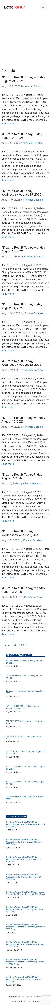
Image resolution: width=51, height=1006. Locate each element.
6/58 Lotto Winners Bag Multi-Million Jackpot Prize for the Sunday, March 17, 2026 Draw (24, 859)
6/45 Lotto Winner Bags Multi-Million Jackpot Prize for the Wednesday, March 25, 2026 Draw (25, 824)
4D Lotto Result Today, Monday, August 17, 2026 (23, 249)
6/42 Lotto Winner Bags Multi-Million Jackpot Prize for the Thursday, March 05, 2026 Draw (24, 841)
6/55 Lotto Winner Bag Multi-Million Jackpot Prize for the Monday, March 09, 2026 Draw (25, 893)
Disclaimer (38, 996)
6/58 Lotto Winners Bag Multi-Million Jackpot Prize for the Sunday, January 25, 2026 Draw (24, 979)
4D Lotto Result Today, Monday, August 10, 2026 (23, 419)
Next (23, 644)
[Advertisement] (25, 40)
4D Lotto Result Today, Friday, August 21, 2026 (21, 135)
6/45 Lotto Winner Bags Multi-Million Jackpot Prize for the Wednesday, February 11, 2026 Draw (25, 961)
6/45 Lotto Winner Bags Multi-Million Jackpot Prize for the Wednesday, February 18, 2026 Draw (25, 944)
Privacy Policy (25, 996)
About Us (12, 996)
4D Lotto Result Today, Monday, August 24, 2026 (23, 79)
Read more (7, 123)
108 (14, 644)
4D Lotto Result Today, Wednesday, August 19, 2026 (21, 192)
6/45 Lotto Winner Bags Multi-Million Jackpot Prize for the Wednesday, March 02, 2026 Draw (25, 926)
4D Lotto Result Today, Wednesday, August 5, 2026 (20, 533)
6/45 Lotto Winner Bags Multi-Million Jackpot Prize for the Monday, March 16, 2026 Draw (24, 876)
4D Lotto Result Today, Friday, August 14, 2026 (21, 306)
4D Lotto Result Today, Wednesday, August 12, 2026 (21, 362)
